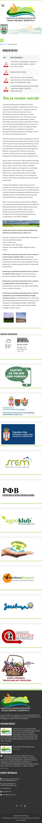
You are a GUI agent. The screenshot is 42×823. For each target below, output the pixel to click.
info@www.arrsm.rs (9, 795)
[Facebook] (21, 806)
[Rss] (17, 806)
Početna (4, 44)
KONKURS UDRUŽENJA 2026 (23, 747)
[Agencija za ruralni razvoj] (21, 12)
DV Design (25, 816)
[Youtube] (25, 806)
